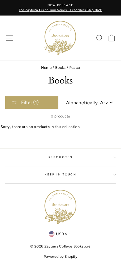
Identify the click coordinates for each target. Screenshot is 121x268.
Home (46, 67)
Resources (60, 157)
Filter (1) (29, 102)
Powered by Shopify (60, 257)
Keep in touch (60, 174)
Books (60, 67)
